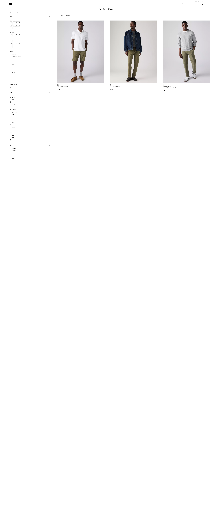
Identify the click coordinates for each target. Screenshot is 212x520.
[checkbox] (11, 23)
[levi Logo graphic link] (10, 3)
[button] (30, 16)
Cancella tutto (68, 15)
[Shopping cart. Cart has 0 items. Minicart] (203, 4)
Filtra (11, 12)
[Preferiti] (199, 4)
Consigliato (17, 12)
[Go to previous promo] (75, 1)
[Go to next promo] (137, 1)
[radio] (58, 85)
